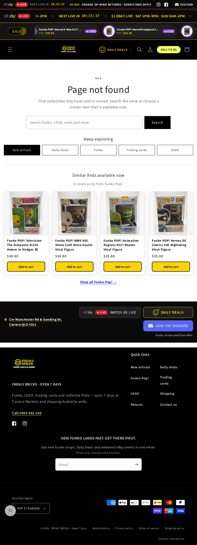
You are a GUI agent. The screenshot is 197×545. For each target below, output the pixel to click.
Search (157, 122)
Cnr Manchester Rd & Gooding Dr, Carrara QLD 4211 (33, 323)
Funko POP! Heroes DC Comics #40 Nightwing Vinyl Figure (169, 244)
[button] (10, 49)
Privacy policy (124, 528)
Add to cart (26, 267)
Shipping (167, 393)
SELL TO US (169, 49)
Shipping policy (175, 528)
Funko (98, 150)
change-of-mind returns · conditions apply (110, 4)
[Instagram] (158, 4)
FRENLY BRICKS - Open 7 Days (69, 528)
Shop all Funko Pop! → (98, 282)
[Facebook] (166, 4)
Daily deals (60, 150)
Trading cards (136, 150)
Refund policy (101, 528)
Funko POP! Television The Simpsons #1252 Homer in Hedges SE (24, 244)
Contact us (168, 404)
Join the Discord (171, 325)
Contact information (172, 538)
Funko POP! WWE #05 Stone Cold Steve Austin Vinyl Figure (74, 244)
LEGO (175, 150)
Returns (137, 404)
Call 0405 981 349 (27, 412)
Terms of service (149, 528)
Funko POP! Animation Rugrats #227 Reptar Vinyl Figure (121, 244)
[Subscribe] (136, 464)
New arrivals (22, 150)
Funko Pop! (140, 378)
